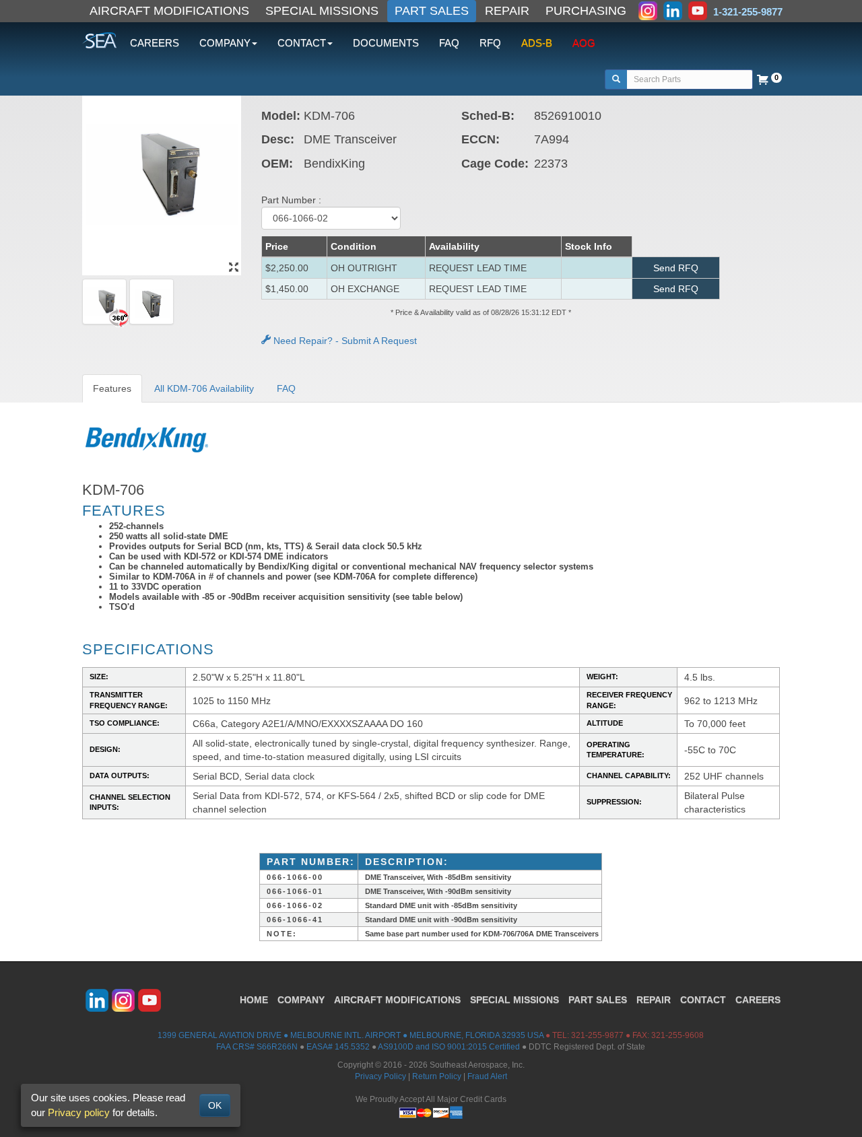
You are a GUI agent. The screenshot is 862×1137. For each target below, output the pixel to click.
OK (215, 1105)
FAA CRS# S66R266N (257, 1047)
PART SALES (432, 11)
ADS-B (536, 42)
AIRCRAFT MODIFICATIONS (169, 11)
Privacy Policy (380, 1076)
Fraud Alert (487, 1076)
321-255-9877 (597, 1035)
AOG (583, 42)
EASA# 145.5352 (338, 1047)
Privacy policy (79, 1112)
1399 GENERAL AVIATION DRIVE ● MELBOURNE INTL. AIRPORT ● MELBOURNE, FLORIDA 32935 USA (350, 1035)
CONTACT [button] (301, 42)
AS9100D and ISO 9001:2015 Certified (449, 1047)
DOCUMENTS (386, 42)
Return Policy (436, 1076)
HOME (254, 999)
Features (112, 388)
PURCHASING (585, 11)
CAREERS (154, 42)
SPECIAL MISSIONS (321, 11)
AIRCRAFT (397, 999)
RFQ (490, 42)
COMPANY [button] (225, 42)
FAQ (449, 42)
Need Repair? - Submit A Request (344, 340)
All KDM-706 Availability (204, 388)
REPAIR (507, 11)
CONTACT (703, 999)
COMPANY (301, 999)
